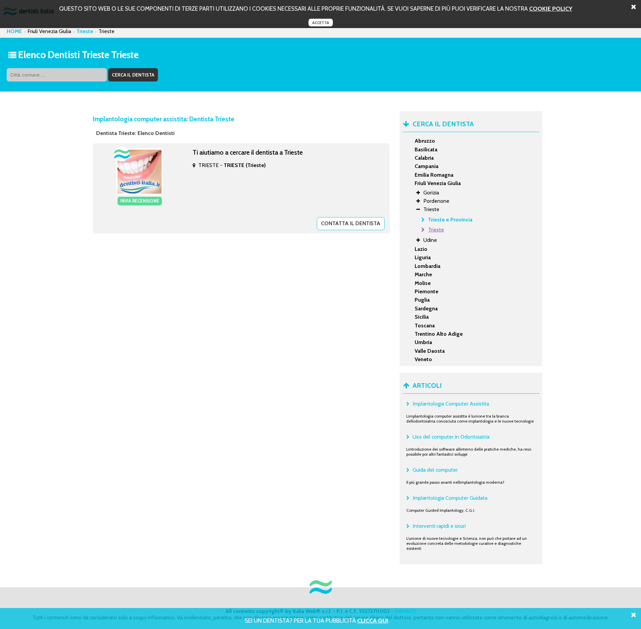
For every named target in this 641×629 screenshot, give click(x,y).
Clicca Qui (372, 620)
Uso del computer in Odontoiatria (451, 437)
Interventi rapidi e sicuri (439, 526)
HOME (14, 31)
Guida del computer (435, 470)
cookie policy (550, 8)
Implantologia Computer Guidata (450, 498)
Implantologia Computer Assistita (451, 404)
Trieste (84, 31)
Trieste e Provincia (450, 219)
